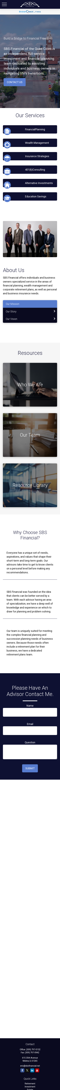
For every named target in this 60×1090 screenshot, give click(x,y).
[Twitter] (27, 1070)
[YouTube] (37, 1070)
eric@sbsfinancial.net (30, 1066)
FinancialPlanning (35, 129)
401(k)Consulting (35, 169)
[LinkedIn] (32, 1070)
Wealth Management (37, 142)
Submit (30, 768)
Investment (30, 1086)
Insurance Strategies (37, 156)
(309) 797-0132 (33, 1049)
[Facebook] (22, 1070)
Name (30, 705)
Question (30, 742)
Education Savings (35, 196)
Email (30, 724)
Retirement (30, 1083)
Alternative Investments (39, 183)
